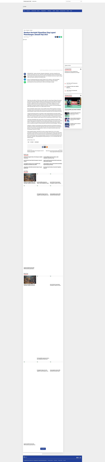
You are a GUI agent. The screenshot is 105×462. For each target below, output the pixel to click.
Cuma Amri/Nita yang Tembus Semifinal (73, 109)
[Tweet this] (57, 37)
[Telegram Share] (59, 37)
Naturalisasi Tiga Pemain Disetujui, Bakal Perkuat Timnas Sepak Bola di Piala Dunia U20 (54, 150)
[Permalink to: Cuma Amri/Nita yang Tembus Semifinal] (73, 102)
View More (43, 448)
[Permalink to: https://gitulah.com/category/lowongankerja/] (80, 69)
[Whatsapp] (61, 37)
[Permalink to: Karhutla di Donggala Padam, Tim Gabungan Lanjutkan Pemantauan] (30, 177)
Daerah (25, 37)
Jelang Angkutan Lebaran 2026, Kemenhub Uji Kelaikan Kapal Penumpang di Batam (52, 164)
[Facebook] (43, 147)
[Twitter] (45, 147)
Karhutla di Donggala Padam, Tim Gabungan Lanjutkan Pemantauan (33, 157)
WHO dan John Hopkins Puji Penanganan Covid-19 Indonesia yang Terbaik (35, 150)
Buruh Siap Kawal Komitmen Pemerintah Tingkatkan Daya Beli (52, 167)
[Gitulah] (24, 6)
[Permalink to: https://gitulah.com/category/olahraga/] (80, 95)
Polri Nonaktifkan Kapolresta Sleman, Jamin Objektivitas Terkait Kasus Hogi (50, 157)
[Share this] (55, 37)
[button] (81, 1)
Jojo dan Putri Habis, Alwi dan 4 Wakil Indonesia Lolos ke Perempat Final (75, 113)
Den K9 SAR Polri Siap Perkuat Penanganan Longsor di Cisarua (33, 161)
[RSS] (47, 147)
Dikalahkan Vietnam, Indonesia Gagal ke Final (75, 124)
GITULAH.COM (30, 73)
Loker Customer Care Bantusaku (71, 90)
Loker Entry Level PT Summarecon (71, 83)
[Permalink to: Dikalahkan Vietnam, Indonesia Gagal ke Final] (67, 125)
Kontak (64, 460)
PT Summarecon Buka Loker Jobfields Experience (72, 87)
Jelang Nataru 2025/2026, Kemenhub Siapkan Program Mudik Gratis (33, 167)
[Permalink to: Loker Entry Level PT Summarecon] (73, 76)
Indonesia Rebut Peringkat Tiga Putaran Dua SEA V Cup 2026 (75, 119)
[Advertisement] (62, 6)
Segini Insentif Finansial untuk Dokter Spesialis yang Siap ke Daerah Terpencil (52, 161)
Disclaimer (55, 460)
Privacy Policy (60, 460)
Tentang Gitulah (50, 460)
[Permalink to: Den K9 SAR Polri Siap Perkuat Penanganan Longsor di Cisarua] (56, 177)
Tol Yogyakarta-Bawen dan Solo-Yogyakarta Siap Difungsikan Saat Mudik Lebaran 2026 (32, 164)
